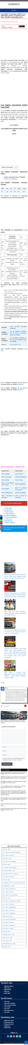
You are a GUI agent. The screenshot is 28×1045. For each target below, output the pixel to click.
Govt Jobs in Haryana (8, 876)
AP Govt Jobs (6, 849)
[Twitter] (11, 1036)
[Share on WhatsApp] (1, 520)
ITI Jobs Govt (8, 510)
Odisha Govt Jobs (7, 916)
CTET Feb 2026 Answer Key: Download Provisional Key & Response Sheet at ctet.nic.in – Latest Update (15, 631)
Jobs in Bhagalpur (20, 484)
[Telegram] (17, 1036)
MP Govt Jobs (6, 898)
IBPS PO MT (7, 989)
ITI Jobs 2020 (8, 508)
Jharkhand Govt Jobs (8, 886)
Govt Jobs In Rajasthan (8, 925)
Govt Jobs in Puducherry (9, 919)
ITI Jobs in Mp (8, 519)
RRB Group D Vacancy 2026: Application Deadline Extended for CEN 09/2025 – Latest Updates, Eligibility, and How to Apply (14, 799)
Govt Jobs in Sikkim (8, 928)
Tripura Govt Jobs (7, 937)
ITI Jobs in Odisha (9, 522)
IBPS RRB (7, 993)
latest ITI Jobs (8, 520)
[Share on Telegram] (1, 525)
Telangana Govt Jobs (8, 934)
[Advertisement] (14, 45)
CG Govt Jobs (6, 864)
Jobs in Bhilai (5, 480)
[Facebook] (8, 1036)
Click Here (20, 384)
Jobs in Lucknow (6, 477)
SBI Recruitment (9, 986)
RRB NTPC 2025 (9, 1020)
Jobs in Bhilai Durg (6, 492)
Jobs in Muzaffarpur (20, 477)
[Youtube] (14, 1036)
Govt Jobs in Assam (8, 855)
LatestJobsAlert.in (20, 1043)
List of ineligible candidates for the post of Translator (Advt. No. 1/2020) (18, 333)
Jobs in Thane (19, 474)
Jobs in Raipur (5, 474)
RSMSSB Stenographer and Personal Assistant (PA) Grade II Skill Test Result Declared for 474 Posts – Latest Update (15, 594)
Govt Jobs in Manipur (8, 904)
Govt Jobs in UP (6, 940)
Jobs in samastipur (20, 492)
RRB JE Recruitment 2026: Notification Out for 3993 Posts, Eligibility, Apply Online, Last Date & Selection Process (15, 576)
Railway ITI (7, 1026)
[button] (14, 1041)
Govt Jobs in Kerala (7, 892)
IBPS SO (6, 991)
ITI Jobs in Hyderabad (10, 517)
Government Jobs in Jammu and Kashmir (13, 883)
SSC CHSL (7, 1007)
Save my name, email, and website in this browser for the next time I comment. (14, 759)
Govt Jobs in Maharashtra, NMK (11, 901)
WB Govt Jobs (6, 946)
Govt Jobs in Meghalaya (9, 907)
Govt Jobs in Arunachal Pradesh (11, 852)
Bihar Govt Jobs (6, 858)
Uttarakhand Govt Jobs (8, 943)
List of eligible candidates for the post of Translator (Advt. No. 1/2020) (18, 339)
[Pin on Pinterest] (1, 522)
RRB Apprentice (9, 1022)
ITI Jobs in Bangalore (10, 515)
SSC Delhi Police (9, 1010)
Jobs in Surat (19, 480)
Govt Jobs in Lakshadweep (10, 895)
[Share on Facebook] (1, 516)
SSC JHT (7, 1008)
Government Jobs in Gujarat (10, 873)
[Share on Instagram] (1, 527)
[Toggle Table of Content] (15, 167)
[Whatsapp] (20, 1036)
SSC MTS (7, 1012)
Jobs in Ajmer (5, 488)
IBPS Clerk (7, 988)
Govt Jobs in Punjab (8, 922)
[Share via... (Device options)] (1, 529)
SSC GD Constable (9, 1003)
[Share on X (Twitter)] (1, 518)
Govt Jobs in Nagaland (8, 913)
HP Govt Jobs (6, 879)
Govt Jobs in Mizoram (8, 910)
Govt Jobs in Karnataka (8, 889)
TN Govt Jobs (6, 931)
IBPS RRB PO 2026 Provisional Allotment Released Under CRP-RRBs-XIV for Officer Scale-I (15, 613)
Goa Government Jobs (8, 870)
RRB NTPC (7, 1027)
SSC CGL (7, 1001)
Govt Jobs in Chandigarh (9, 861)
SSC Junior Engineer (10, 1005)
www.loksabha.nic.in (9, 291)
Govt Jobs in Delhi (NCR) (9, 867)
